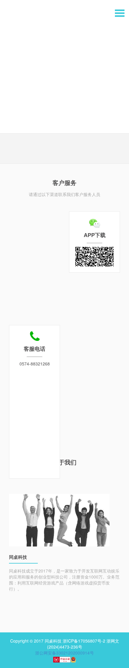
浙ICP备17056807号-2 (84, 641)
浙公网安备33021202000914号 (64, 653)
